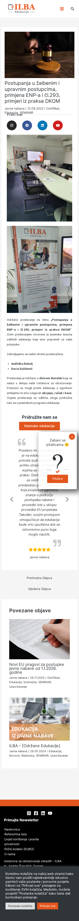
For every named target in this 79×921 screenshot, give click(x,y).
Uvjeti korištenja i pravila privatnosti (21, 841)
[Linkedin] (43, 813)
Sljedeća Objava (39, 589)
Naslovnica (12, 829)
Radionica (28, 755)
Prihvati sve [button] (48, 906)
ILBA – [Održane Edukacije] (34, 745)
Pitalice (57, 478)
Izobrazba (30, 682)
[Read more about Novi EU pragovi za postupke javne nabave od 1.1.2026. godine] (39, 639)
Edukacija (15, 682)
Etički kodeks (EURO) (19, 849)
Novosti (14, 755)
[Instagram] (29, 813)
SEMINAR (44, 682)
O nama (9, 854)
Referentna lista (15, 834)
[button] (73, 9)
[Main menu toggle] (61, 8)
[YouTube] (50, 813)
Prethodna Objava (39, 578)
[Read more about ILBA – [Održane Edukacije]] (39, 718)
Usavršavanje (18, 686)
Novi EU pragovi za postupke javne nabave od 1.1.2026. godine (36, 668)
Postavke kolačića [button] (20, 906)
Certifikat (53, 677)
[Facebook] (36, 813)
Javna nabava (18, 677)
